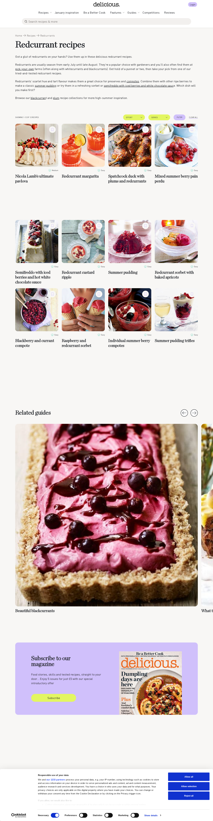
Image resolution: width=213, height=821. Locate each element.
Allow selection (189, 786)
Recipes (43, 12)
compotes (132, 81)
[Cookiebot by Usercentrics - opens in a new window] (18, 815)
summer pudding (45, 85)
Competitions (151, 12)
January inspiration (67, 12)
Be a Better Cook (94, 12)
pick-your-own (24, 69)
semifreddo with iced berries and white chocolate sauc (138, 85)
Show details (151, 815)
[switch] (83, 815)
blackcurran (38, 98)
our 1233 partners (55, 779)
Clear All (193, 117)
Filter (179, 117)
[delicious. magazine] (106, 4)
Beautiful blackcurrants (35, 611)
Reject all (188, 795)
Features (115, 12)
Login (192, 4)
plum (56, 98)
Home (18, 35)
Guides (131, 12)
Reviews (169, 12)
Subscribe (53, 698)
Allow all (188, 777)
